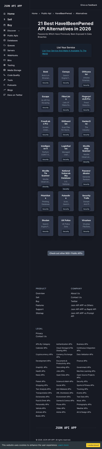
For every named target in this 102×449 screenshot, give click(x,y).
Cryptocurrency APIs (44, 354)
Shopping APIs (42, 385)
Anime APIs (60, 412)
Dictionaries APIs (42, 397)
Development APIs (43, 361)
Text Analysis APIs (43, 389)
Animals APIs (41, 412)
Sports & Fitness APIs (85, 385)
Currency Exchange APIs (64, 355)
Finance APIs (82, 361)
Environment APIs (63, 397)
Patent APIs (40, 381)
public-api (46, 13)
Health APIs (40, 371)
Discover (11, 30)
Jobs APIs (60, 371)
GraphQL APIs (41, 367)
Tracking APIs (82, 389)
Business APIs (82, 344)
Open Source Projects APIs (86, 376)
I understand (93, 445)
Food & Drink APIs (43, 400)
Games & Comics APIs (65, 400)
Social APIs (60, 385)
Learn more (63, 445)
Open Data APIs (62, 375)
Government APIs (84, 367)
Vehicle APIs (41, 408)
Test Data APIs (83, 397)
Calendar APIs (41, 348)
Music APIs (81, 400)
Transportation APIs (44, 393)
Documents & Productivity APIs (63, 362)
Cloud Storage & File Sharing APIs (64, 349)
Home (34, 13)
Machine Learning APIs (86, 371)
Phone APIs (61, 404)
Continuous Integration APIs (86, 349)
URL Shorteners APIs (64, 393)
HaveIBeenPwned (63, 13)
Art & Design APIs (84, 412)
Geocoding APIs (62, 367)
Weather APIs (82, 408)
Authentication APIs (64, 344)
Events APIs (81, 393)
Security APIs (82, 381)
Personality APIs (42, 404)
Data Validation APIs (85, 354)
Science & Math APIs (64, 381)
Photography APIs (84, 404)
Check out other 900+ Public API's (66, 253)
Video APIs (60, 408)
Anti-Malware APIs (63, 389)
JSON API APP (13, 5)
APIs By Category (43, 344)
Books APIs (40, 416)
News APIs (40, 375)
